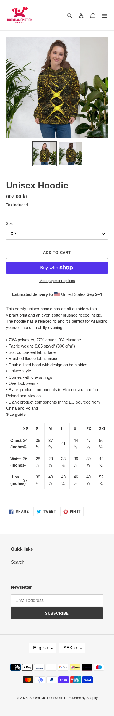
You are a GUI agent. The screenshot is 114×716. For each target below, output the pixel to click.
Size (9, 224)
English (40, 648)
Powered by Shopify (83, 698)
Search (17, 562)
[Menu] (104, 15)
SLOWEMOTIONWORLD (48, 698)
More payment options (57, 281)
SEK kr (70, 648)
